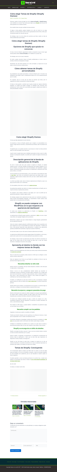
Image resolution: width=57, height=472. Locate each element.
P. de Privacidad (20, 461)
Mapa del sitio (42, 461)
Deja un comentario (14, 18)
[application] (25, 7)
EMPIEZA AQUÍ (15, 7)
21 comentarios (37, 416)
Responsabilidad (34, 461)
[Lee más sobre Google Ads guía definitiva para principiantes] (28, 407)
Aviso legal (14, 461)
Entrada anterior (14, 395)
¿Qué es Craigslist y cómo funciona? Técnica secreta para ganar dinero (17, 412)
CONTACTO (46, 7)
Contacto (48, 461)
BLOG (9, 7)
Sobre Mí (9, 461)
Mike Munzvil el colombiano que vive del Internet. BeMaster (39, 413)
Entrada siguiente (42, 395)
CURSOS (39, 7)
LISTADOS (22, 7)
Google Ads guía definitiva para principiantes (28, 412)
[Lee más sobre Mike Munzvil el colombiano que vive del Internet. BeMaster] (40, 407)
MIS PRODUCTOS (31, 7)
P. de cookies (28, 461)
